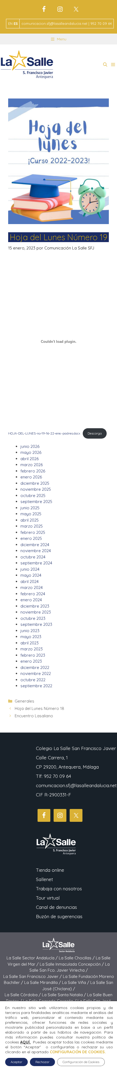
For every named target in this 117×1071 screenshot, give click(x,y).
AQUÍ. (25, 1042)
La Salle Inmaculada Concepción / (72, 964)
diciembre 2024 (34, 544)
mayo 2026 (30, 452)
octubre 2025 (32, 495)
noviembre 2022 (35, 673)
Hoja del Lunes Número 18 (39, 708)
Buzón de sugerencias (59, 916)
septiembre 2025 (36, 501)
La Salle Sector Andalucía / (33, 957)
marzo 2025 (31, 526)
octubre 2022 (32, 679)
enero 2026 (31, 477)
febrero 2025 (32, 532)
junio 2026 (29, 446)
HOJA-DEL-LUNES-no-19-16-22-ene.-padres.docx (44, 433)
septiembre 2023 (36, 624)
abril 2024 (29, 581)
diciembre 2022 (34, 667)
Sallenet (44, 879)
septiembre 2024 (36, 563)
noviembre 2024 (35, 550)
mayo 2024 (30, 575)
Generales (24, 701)
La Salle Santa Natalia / (64, 994)
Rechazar (42, 1062)
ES (16, 23)
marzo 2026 (31, 464)
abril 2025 (29, 520)
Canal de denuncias (56, 907)
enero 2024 (31, 599)
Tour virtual (48, 898)
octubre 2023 (32, 618)
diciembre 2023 (34, 606)
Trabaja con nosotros (59, 888)
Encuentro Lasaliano (34, 715)
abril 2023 (29, 642)
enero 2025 (31, 538)
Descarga (95, 433)
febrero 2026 (32, 471)
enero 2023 (31, 661)
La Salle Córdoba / (23, 994)
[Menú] (113, 64)
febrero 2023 (32, 655)
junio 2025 (29, 507)
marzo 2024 (31, 587)
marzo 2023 (31, 648)
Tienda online (50, 870)
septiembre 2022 (36, 685)
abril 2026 (29, 458)
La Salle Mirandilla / (43, 982)
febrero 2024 (32, 593)
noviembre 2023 (35, 612)
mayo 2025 (30, 513)
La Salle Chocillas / (77, 957)
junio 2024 (29, 569)
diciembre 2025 (34, 483)
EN (10, 23)
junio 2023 (29, 630)
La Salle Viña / (76, 982)
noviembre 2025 (35, 489)
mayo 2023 (30, 636)
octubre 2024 (32, 557)
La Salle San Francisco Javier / (33, 976)
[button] (105, 64)
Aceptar (16, 1062)
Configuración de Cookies (81, 1062)
